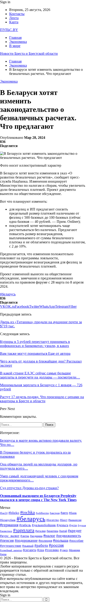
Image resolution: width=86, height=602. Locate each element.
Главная (15, 37)
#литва (24, 536)
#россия (56, 545)
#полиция (45, 540)
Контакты (17, 14)
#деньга (62, 525)
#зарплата (23, 530)
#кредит (74, 530)
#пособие (76, 540)
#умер (64, 550)
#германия (9, 525)
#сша (40, 550)
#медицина (36, 536)
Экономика (18, 42)
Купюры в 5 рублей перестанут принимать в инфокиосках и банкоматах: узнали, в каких (35, 344)
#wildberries (42, 513)
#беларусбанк (8, 520)
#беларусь (8, 294)
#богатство (52, 520)
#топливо (52, 550)
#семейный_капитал (11, 550)
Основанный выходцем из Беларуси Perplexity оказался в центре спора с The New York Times (38, 498)
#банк (73, 513)
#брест (63, 520)
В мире (14, 46)
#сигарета (29, 550)
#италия (40, 531)
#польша (60, 540)
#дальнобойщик (44, 525)
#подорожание (26, 541)
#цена (3, 554)
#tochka (27, 512)
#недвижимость (68, 536)
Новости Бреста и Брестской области (29, 53)
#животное (6, 531)
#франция (74, 550)
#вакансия (74, 520)
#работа (41, 545)
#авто (64, 513)
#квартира (52, 531)
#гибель (25, 525)
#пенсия (7, 540)
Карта (13, 22)
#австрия (55, 513)
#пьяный (27, 545)
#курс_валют (9, 536)
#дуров (82, 525)
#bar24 (4, 513)
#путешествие (10, 545)
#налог (49, 535)
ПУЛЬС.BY (9, 30)
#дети (73, 525)
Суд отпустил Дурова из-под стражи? (29, 488)
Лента (14, 18)
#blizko (13, 513)
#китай (63, 531)
